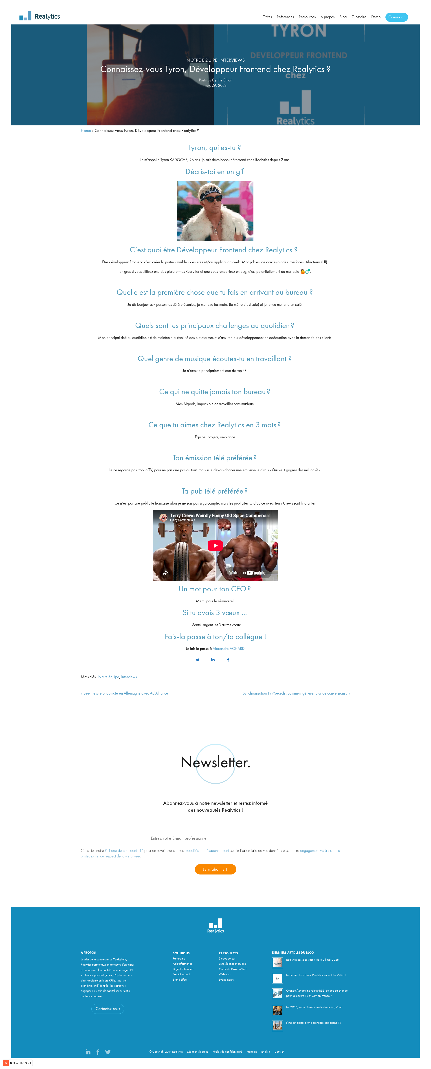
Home (86, 131)
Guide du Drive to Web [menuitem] (233, 969)
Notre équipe (202, 60)
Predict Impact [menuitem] (181, 974)
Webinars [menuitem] (225, 974)
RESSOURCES (228, 953)
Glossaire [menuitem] (359, 17)
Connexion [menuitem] (396, 17)
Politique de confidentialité (124, 850)
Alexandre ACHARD (228, 649)
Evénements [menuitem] (226, 979)
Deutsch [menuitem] (279, 1051)
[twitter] (197, 660)
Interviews (232, 60)
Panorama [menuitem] (179, 958)
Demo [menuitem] (375, 17)
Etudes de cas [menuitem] (227, 958)
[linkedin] (212, 660)
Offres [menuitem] (267, 17)
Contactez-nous (108, 1009)
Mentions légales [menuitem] (197, 1051)
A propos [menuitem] (327, 17)
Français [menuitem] (252, 1051)
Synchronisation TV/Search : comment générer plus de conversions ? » (296, 693)
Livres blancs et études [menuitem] (232, 963)
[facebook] (228, 660)
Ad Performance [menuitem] (182, 963)
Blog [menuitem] (343, 17)
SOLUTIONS (181, 953)
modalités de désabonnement (207, 850)
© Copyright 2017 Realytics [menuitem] (166, 1051)
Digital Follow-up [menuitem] (183, 969)
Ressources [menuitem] (307, 17)
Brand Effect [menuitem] (180, 979)
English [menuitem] (265, 1051)
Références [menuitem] (285, 17)
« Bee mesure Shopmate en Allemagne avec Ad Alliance (124, 693)
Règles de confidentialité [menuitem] (227, 1051)
